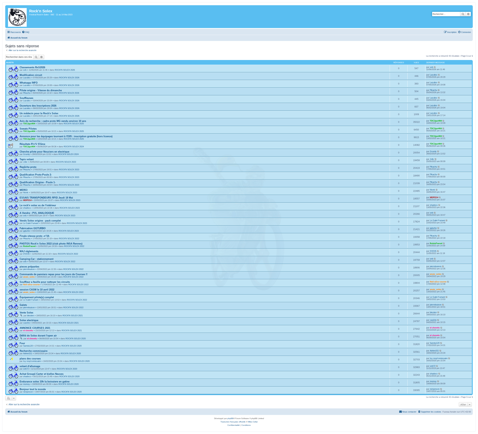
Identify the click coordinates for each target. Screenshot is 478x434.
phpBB (230, 418)
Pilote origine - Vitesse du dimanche (41, 90)
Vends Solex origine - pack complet (40, 220)
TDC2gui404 (29, 123)
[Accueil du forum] (17, 16)
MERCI (23, 190)
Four (22, 343)
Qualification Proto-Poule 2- (36, 174)
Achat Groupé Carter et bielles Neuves (41, 374)
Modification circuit (31, 75)
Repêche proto (28, 167)
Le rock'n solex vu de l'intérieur (38, 205)
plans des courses (30, 358)
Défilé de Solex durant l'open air (38, 335)
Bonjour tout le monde (33, 389)
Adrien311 (27, 353)
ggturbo (26, 231)
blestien (30, 315)
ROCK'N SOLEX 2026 (65, 70)
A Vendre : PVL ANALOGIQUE (37, 213)
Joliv (25, 162)
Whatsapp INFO (29, 82)
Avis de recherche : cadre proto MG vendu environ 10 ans (53, 121)
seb (25, 70)
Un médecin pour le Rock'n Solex (39, 113)
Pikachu (26, 93)
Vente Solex (26, 312)
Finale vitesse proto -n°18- (35, 236)
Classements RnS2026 (32, 67)
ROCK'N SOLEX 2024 (74, 146)
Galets (23, 305)
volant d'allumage (30, 366)
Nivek (25, 192)
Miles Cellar (253, 422)
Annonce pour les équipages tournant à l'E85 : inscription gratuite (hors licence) (66, 136)
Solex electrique (29, 320)
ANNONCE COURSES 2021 (35, 328)
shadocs (27, 208)
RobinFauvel (29, 246)
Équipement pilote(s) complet (37, 297)
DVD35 (26, 254)
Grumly (26, 154)
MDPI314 (27, 200)
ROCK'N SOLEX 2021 (73, 315)
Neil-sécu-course (31, 284)
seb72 (26, 369)
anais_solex (29, 277)
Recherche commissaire (33, 351)
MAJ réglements (29, 251)
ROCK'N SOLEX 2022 (69, 238)
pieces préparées (29, 266)
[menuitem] (25, 32)
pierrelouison (29, 269)
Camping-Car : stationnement (36, 259)
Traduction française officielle (233, 422)
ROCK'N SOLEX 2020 (76, 338)
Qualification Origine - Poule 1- (37, 182)
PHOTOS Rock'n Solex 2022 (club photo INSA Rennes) (51, 243)
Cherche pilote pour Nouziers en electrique (44, 151)
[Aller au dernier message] (435, 67)
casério (26, 323)
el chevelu (28, 330)
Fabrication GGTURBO (33, 228)
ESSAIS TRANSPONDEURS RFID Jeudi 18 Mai (46, 197)
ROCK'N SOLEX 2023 (66, 162)
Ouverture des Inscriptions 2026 (38, 105)
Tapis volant (27, 159)
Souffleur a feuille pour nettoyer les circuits (45, 282)
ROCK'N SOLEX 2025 (74, 123)
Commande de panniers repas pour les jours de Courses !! (53, 274)
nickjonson (28, 392)
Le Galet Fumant (30, 223)
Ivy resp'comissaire (32, 361)
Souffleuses (26, 98)
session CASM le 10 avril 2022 (37, 289)
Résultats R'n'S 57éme (32, 144)
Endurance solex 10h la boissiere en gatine (44, 381)
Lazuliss (27, 77)
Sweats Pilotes (28, 128)
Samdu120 (28, 346)
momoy (26, 384)
